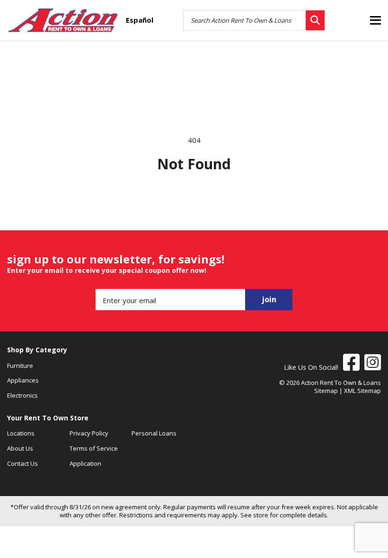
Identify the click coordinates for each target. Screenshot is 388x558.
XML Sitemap (362, 390)
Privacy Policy (89, 433)
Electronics (22, 395)
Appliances (23, 380)
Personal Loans (154, 433)
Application (85, 463)
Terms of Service (94, 448)
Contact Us (22, 463)
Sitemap (326, 390)
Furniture (20, 365)
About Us (20, 448)
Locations (21, 433)
